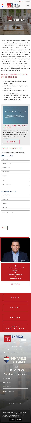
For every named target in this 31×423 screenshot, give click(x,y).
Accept (12, 419)
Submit (4, 228)
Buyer (15, 298)
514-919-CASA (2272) (8, 1)
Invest (15, 317)
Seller (15, 307)
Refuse (19, 419)
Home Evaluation (15, 327)
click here (16, 416)
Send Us (15, 403)
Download (12, 141)
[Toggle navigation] (28, 5)
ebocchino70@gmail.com (19, 1)
